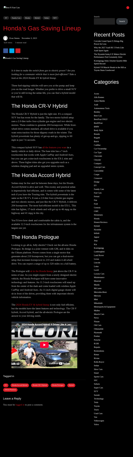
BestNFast (98, 123)
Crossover (98, 178)
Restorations (99, 351)
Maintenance (99, 277)
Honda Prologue (58, 385)
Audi (96, 105)
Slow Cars (98, 369)
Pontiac (97, 336)
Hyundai (97, 229)
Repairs (97, 347)
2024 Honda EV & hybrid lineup (32, 304)
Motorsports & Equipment (104, 307)
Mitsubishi (98, 303)
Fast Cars (98, 193)
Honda (27, 18)
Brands (97, 134)
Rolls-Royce (99, 362)
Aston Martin (99, 101)
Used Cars (98, 413)
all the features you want (54, 147)
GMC (96, 211)
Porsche (97, 340)
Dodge (96, 182)
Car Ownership (100, 149)
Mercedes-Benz (100, 292)
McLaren (97, 288)
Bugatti (97, 138)
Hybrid (37, 18)
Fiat (95, 200)
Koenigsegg (99, 248)
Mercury (97, 296)
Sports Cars (98, 377)
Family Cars (16, 18)
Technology (99, 399)
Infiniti (96, 233)
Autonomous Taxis (101, 108)
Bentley (97, 112)
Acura (96, 94)
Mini (96, 299)
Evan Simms (14, 38)
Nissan (96, 321)
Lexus (96, 259)
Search (96, 17)
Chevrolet (98, 156)
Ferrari (96, 196)
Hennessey (98, 215)
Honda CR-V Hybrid (40, 385)
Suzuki (97, 395)
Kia (95, 244)
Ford (96, 204)
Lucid (96, 270)
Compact (97, 163)
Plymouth (98, 332)
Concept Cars (99, 167)
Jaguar (96, 237)
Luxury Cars (99, 274)
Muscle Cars (99, 314)
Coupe (96, 174)
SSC (96, 380)
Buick (96, 141)
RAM (96, 343)
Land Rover (99, 255)
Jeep (96, 241)
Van (95, 417)
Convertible (99, 171)
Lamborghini (99, 252)
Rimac (96, 355)
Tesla (96, 402)
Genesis (97, 207)
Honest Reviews (100, 222)
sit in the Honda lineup (41, 271)
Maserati (97, 281)
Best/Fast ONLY (101, 119)
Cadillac (97, 145)
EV (6, 18)
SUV (55, 18)
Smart (96, 373)
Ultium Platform (10, 390)
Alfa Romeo (99, 97)
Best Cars (98, 116)
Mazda (96, 285)
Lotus (96, 266)
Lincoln (97, 263)
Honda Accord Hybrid (19, 385)
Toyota (97, 406)
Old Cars (97, 325)
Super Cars (98, 388)
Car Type (98, 152)
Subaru (97, 384)
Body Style (98, 130)
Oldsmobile (98, 329)
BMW (96, 127)
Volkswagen (99, 421)
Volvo (96, 424)
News (96, 318)
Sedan (46, 18)
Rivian (96, 358)
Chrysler (97, 160)
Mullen (97, 310)
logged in (20, 404)
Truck (96, 410)
